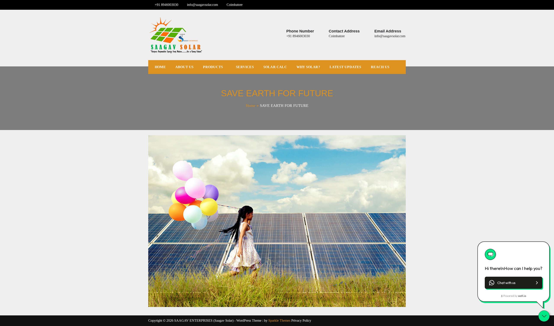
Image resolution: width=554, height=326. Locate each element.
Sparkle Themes (279, 320)
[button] (513, 283)
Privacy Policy (301, 320)
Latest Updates (345, 67)
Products (213, 67)
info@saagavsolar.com (202, 4)
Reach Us (380, 67)
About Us (184, 67)
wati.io (522, 295)
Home (160, 67)
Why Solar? (308, 67)
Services (245, 67)
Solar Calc (275, 67)
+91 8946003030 (166, 4)
